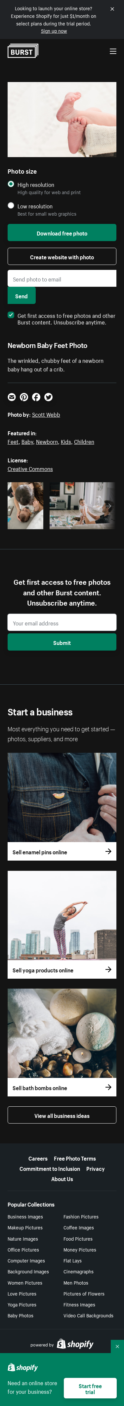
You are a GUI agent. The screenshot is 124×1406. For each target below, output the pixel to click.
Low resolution (35, 206)
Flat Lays (72, 1260)
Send (21, 295)
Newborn (47, 441)
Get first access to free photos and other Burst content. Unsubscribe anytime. (66, 318)
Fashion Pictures (81, 1216)
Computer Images (26, 1260)
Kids (66, 441)
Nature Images (23, 1238)
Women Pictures (25, 1282)
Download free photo (62, 232)
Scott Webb (46, 413)
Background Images (28, 1271)
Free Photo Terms (75, 1157)
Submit (62, 642)
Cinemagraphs (78, 1271)
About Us (62, 1178)
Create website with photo (62, 256)
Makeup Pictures (25, 1227)
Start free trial (90, 1388)
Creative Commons (30, 468)
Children (84, 441)
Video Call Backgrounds (88, 1315)
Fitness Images (79, 1304)
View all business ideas (62, 1115)
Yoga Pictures (22, 1304)
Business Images (25, 1216)
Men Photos (75, 1282)
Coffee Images (78, 1227)
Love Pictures (22, 1293)
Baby (27, 441)
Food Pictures (78, 1238)
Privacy (95, 1168)
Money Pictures (79, 1249)
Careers (38, 1157)
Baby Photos (20, 1315)
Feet (13, 441)
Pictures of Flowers (83, 1293)
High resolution (36, 184)
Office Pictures (23, 1249)
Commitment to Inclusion (50, 1168)
